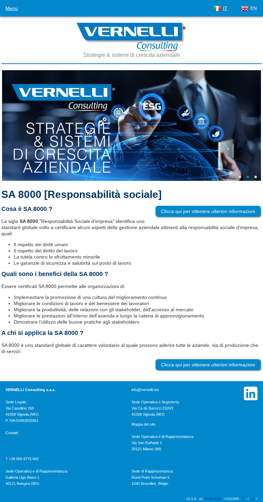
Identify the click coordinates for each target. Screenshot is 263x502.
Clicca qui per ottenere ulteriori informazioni (208, 211)
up (252, 499)
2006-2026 (213, 499)
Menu (11, 8)
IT (225, 8)
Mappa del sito (143, 424)
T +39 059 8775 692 (22, 459)
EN (253, 8)
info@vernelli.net (145, 390)
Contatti (11, 433)
